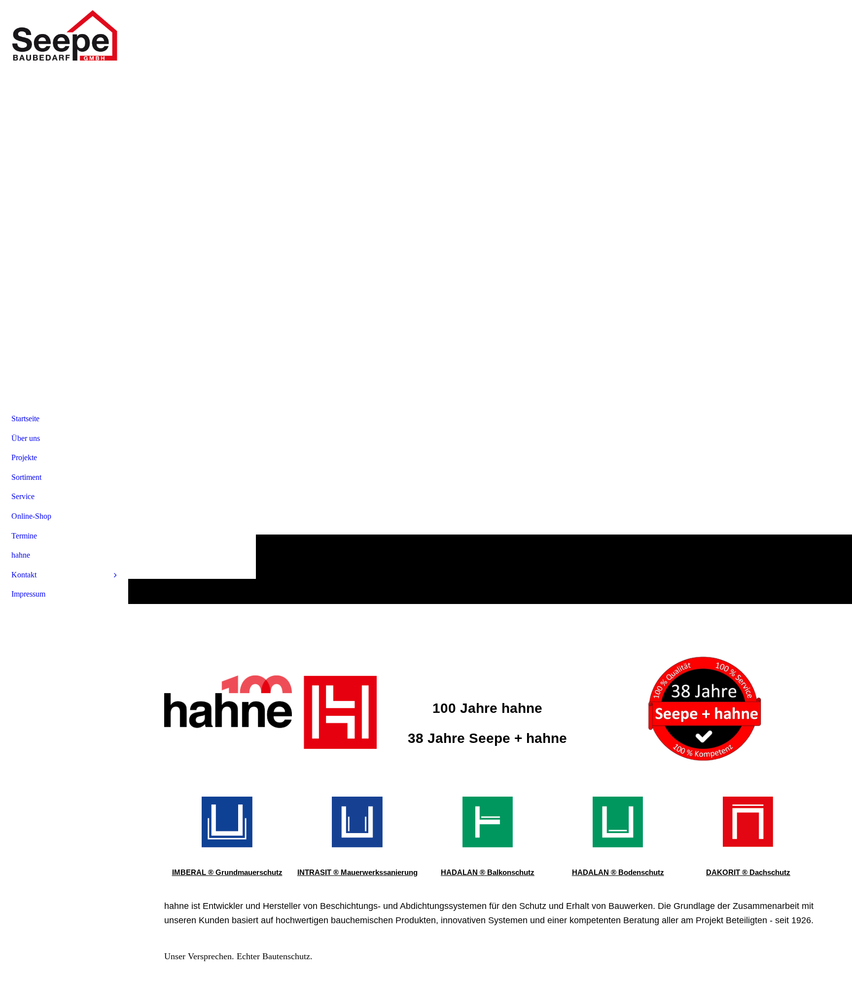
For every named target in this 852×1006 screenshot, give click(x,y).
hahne (20, 555)
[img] (64, 37)
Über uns (25, 438)
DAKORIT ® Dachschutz (748, 872)
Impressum (28, 594)
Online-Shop (31, 516)
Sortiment (26, 477)
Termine (24, 536)
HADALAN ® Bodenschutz (618, 872)
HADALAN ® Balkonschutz (487, 872)
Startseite (25, 418)
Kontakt (23, 574)
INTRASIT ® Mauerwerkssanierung (357, 872)
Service (23, 496)
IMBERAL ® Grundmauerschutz (227, 872)
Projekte (24, 457)
